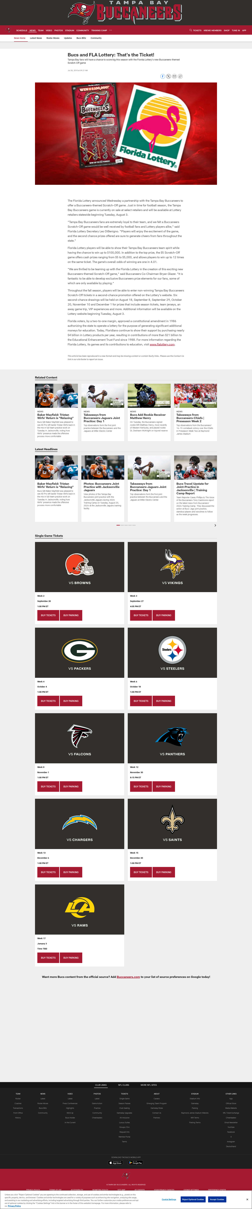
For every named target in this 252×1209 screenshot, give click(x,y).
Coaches (18, 1103)
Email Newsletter (231, 1122)
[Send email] (174, 78)
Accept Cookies (217, 1199)
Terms (124, 1142)
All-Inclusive (124, 1118)
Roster (18, 1099)
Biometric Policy (100, 1190)
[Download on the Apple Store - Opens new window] (115, 1162)
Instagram (231, 1142)
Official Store (231, 1103)
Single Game (124, 1099)
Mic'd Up (70, 1113)
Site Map (121, 1190)
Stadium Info (195, 1099)
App (231, 1099)
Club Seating (124, 1108)
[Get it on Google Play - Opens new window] (135, 1164)
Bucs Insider (70, 1118)
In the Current (70, 1122)
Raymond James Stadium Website (194, 1113)
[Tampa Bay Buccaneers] (126, 1176)
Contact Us (156, 1113)
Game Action (97, 1103)
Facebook (231, 1132)
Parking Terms (195, 1122)
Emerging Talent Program (157, 1103)
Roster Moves (42, 1103)
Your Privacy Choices (164, 1190)
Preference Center (217, 1190)
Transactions (18, 1108)
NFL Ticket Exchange (231, 1113)
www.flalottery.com (162, 344)
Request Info (125, 1132)
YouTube (231, 1127)
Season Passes (124, 1103)
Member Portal (124, 1137)
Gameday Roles (157, 1108)
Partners (156, 1118)
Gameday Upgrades (124, 1113)
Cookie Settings (191, 1190)
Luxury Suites (124, 1122)
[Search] (191, 30)
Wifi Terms (195, 1118)
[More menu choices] (110, 30)
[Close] (247, 1199)
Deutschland (231, 1146)
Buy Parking (71, 615)
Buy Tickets (48, 615)
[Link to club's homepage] (8, 30)
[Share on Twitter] (168, 78)
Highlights (70, 1108)
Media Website (231, 1108)
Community (43, 1113)
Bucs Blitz (43, 1108)
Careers (157, 1099)
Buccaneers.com (128, 976)
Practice (97, 1108)
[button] (118, 525)
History (18, 1118)
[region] (126, 1199)
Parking (195, 1108)
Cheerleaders (97, 1118)
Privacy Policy (33, 1190)
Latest (43, 1099)
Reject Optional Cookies (193, 1199)
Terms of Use (55, 1190)
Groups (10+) (124, 1127)
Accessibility (77, 1190)
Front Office (18, 1113)
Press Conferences (70, 1103)
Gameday (195, 1103)
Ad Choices (140, 1190)
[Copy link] (180, 76)
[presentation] (216, 525)
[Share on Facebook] (162, 78)
